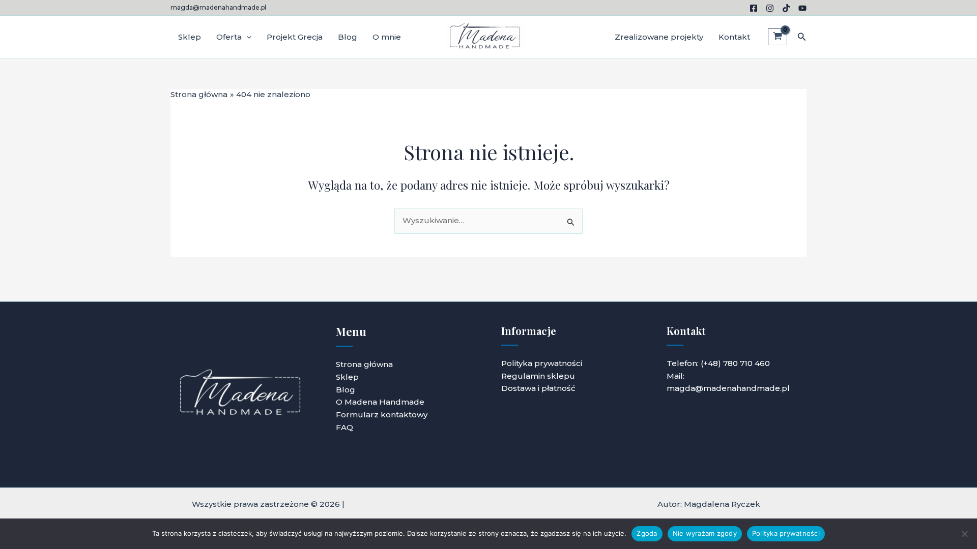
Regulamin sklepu (538, 376)
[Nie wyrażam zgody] (964, 534)
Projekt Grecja (295, 37)
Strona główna (364, 364)
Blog (347, 37)
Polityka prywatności (541, 363)
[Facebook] (754, 8)
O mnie (386, 37)
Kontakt (734, 37)
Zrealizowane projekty (659, 37)
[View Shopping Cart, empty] (777, 37)
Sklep (189, 37)
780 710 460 (746, 363)
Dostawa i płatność (538, 388)
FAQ (344, 427)
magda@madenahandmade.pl (218, 7)
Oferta (229, 37)
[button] (246, 37)
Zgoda (647, 533)
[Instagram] (770, 8)
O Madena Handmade (380, 402)
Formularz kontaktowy (381, 414)
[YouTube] (802, 8)
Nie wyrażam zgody (705, 533)
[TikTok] (786, 8)
